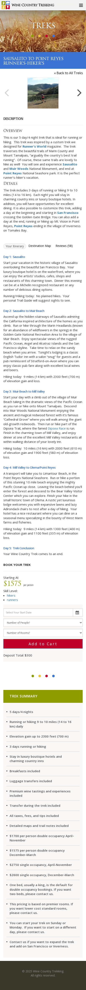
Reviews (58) (64, 246)
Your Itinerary (15, 246)
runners (12, 600)
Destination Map (39, 246)
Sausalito (70, 164)
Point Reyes (12, 173)
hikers (11, 595)
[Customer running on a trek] (43, 93)
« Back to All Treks (68, 73)
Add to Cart (43, 643)
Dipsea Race (57, 428)
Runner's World (34, 146)
